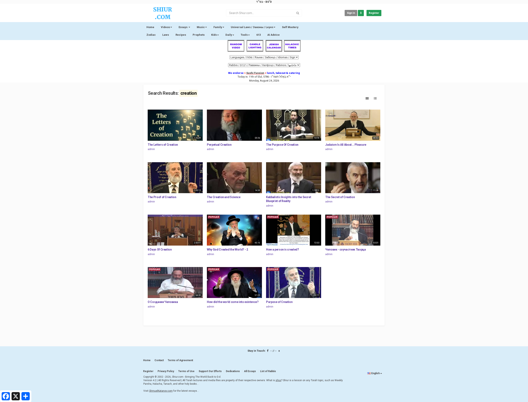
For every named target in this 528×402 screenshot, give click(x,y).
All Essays (250, 371)
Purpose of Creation (279, 302)
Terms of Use (186, 371)
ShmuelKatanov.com (161, 390)
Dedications (233, 371)
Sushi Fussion (255, 72)
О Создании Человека (163, 302)
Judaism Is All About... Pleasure (345, 144)
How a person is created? (282, 249)
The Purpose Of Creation (282, 144)
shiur (278, 380)
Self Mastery (290, 27)
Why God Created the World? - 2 (227, 249)
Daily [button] (228, 34)
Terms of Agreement (180, 360)
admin (151, 149)
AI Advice (273, 34)
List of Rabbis (268, 371)
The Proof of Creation (162, 197)
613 (258, 34)
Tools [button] (244, 34)
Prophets (199, 34)
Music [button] (201, 27)
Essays (183, 27)
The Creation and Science (223, 197)
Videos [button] (165, 27)
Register (374, 13)
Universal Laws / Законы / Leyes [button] (252, 27)
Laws (165, 34)
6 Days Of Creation (160, 249)
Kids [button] (214, 34)
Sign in (351, 13)
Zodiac (151, 34)
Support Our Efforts (210, 371)
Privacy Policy (166, 371)
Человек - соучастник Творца (345, 249)
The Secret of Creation (340, 197)
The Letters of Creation (163, 144)
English (375, 373)
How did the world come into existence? (233, 302)
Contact (159, 360)
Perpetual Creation (219, 144)
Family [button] (217, 27)
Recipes (181, 34)
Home (150, 27)
